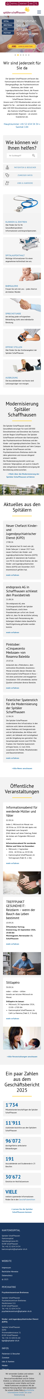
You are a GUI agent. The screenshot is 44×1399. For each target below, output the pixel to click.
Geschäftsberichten (27, 1199)
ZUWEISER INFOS (25, 175)
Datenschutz (7, 1275)
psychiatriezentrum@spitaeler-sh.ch (17, 1311)
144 (26, 127)
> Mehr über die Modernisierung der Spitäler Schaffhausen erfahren (22, 475)
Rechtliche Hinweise (10, 1271)
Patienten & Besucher (11, 1353)
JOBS (31, 4)
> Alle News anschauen (22, 768)
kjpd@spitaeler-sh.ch (10, 1340)
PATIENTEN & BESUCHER (25, 167)
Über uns (5, 1369)
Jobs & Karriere (8, 1361)
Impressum (6, 1267)
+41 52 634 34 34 (29, 124)
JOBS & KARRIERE (25, 183)
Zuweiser (5, 1357)
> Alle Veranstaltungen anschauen (22, 1056)
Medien (5, 1365)
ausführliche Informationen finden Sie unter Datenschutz (21, 1392)
